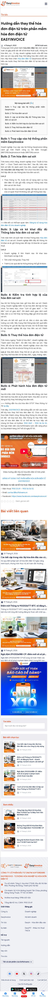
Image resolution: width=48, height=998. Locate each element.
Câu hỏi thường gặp (25, 984)
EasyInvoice (5, 917)
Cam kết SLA (42, 980)
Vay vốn (4, 951)
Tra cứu (4, 956)
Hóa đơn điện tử (24, 59)
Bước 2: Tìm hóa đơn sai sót (16, 113)
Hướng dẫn (5, 945)
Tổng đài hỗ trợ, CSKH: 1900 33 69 (18, 903)
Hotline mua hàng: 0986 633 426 (17, 898)
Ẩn (32, 103)
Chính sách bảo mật (26, 980)
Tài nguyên (5, 940)
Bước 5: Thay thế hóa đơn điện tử (18, 127)
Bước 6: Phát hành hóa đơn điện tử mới (21, 131)
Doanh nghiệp (30, 912)
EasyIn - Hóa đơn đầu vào (35, 922)
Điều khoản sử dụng (8, 980)
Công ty (4, 912)
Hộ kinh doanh (31, 917)
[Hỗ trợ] (42, 993)
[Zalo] (14, 993)
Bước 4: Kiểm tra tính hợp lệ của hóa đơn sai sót (24, 124)
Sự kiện (4, 928)
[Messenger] (5, 993)
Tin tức (4, 922)
